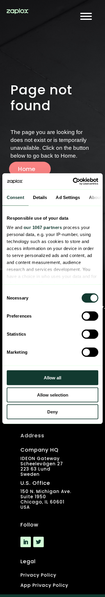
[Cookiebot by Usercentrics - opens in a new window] (74, 181)
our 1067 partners (43, 227)
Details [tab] (40, 197)
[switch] (90, 316)
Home (26, 169)
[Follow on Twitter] (38, 542)
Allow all (52, 377)
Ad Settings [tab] (68, 197)
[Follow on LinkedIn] (25, 542)
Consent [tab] (15, 197)
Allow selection (52, 394)
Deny (52, 411)
